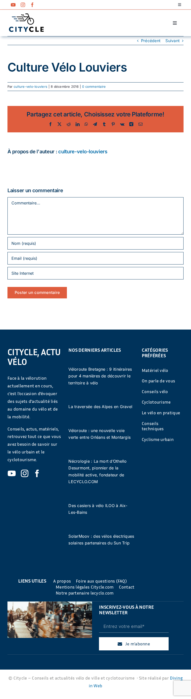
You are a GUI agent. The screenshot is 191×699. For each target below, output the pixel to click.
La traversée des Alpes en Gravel (100, 406)
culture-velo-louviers (30, 86)
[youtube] (13, 4)
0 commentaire (94, 86)
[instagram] (23, 4)
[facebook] (32, 4)
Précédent (150, 40)
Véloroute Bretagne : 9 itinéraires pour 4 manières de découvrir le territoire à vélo (100, 376)
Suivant (172, 40)
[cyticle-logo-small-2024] (26, 15)
